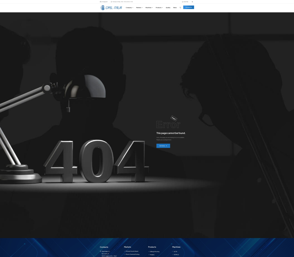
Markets (138, 7)
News (175, 7)
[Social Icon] (192, 2)
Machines (148, 7)
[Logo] (111, 8)
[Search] (180, 7)
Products (158, 7)
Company (129, 7)
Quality (168, 7)
